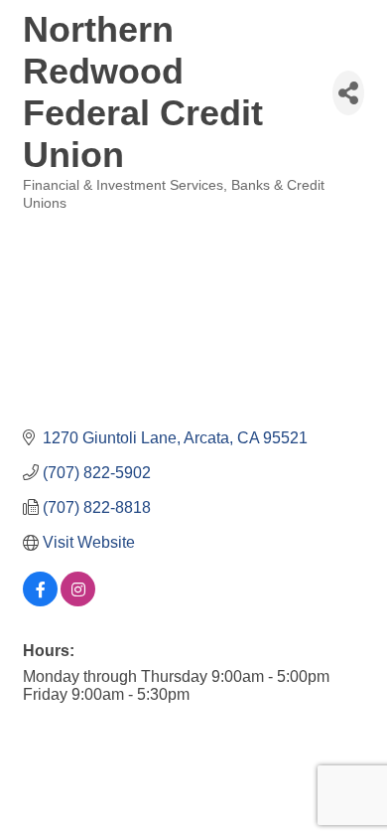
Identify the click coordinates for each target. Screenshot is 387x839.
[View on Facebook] (40, 600)
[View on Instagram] (78, 600)
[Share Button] (348, 93)
